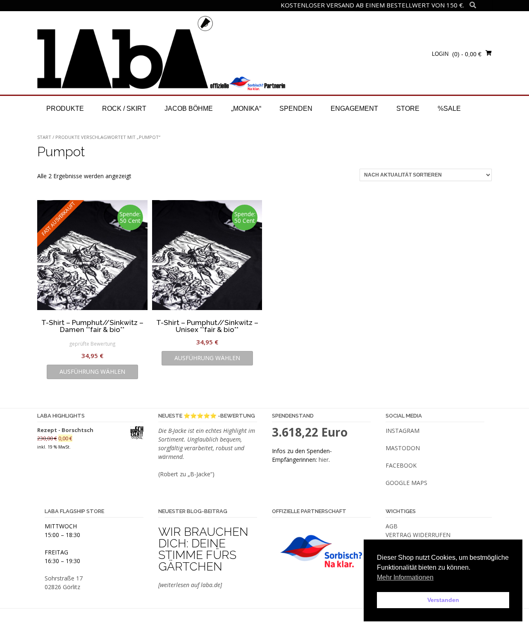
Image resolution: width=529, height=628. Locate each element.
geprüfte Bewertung (92, 343)
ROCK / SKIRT (124, 108)
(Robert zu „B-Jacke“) (186, 474)
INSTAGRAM (402, 431)
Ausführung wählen (92, 371)
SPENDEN (295, 108)
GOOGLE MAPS (406, 483)
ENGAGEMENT (354, 108)
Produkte (65, 108)
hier (324, 459)
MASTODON (403, 448)
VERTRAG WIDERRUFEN (418, 535)
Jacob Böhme (188, 108)
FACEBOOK (401, 465)
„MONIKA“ (246, 108)
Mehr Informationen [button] (405, 577)
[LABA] (161, 52)
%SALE (449, 108)
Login (440, 54)
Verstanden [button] (443, 600)
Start (44, 137)
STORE (407, 108)
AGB (392, 526)
